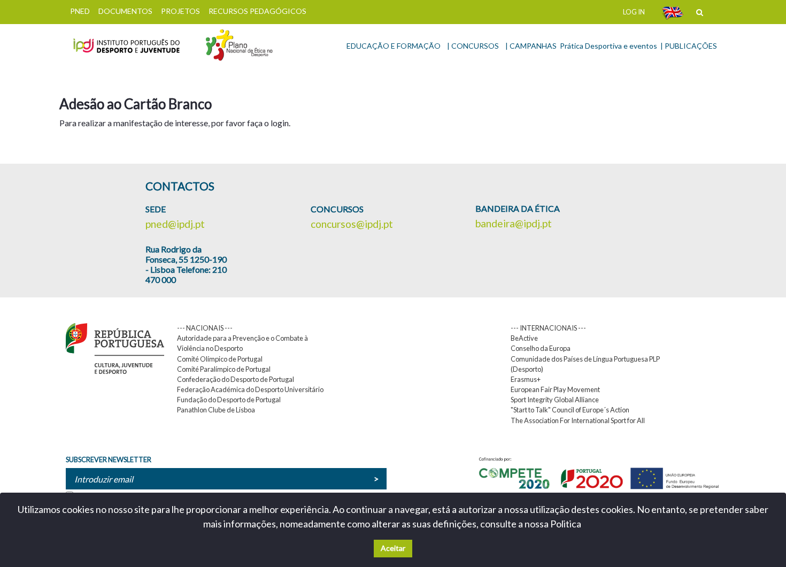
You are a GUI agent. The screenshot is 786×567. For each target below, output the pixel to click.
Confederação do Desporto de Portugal (235, 379)
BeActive (524, 338)
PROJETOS (180, 11)
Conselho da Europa (541, 348)
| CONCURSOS (473, 45)
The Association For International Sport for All (578, 420)
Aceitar (393, 548)
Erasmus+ (526, 379)
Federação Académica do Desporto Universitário (250, 389)
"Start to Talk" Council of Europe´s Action (570, 409)
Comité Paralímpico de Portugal (224, 369)
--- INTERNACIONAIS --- (548, 328)
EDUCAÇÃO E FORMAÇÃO (393, 45)
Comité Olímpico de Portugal (220, 359)
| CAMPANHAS (531, 45)
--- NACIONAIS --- (205, 328)
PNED (80, 11)
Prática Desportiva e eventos (608, 45)
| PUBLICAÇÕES (688, 45)
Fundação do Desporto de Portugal (229, 399)
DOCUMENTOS (125, 11)
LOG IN (634, 11)
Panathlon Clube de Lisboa (216, 409)
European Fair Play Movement (555, 389)
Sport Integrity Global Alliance (555, 399)
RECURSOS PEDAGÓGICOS (257, 11)
